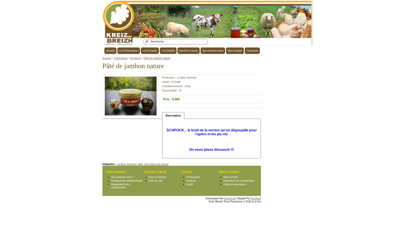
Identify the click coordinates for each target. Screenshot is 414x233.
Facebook (252, 50)
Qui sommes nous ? (122, 177)
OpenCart (229, 198)
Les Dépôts (168, 50)
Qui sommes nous (212, 50)
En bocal (135, 58)
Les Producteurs (128, 50)
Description (173, 115)
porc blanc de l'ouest (156, 164)
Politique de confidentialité (126, 180)
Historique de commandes (238, 180)
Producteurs (193, 177)
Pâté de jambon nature (157, 58)
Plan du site (155, 180)
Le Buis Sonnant (186, 77)
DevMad (256, 198)
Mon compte (235, 50)
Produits (191, 180)
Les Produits (150, 50)
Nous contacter (157, 177)
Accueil (110, 50)
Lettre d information (234, 184)
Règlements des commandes (120, 186)
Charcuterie (121, 58)
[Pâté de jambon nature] (131, 114)
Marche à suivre (188, 50)
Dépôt (189, 184)
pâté (140, 164)
